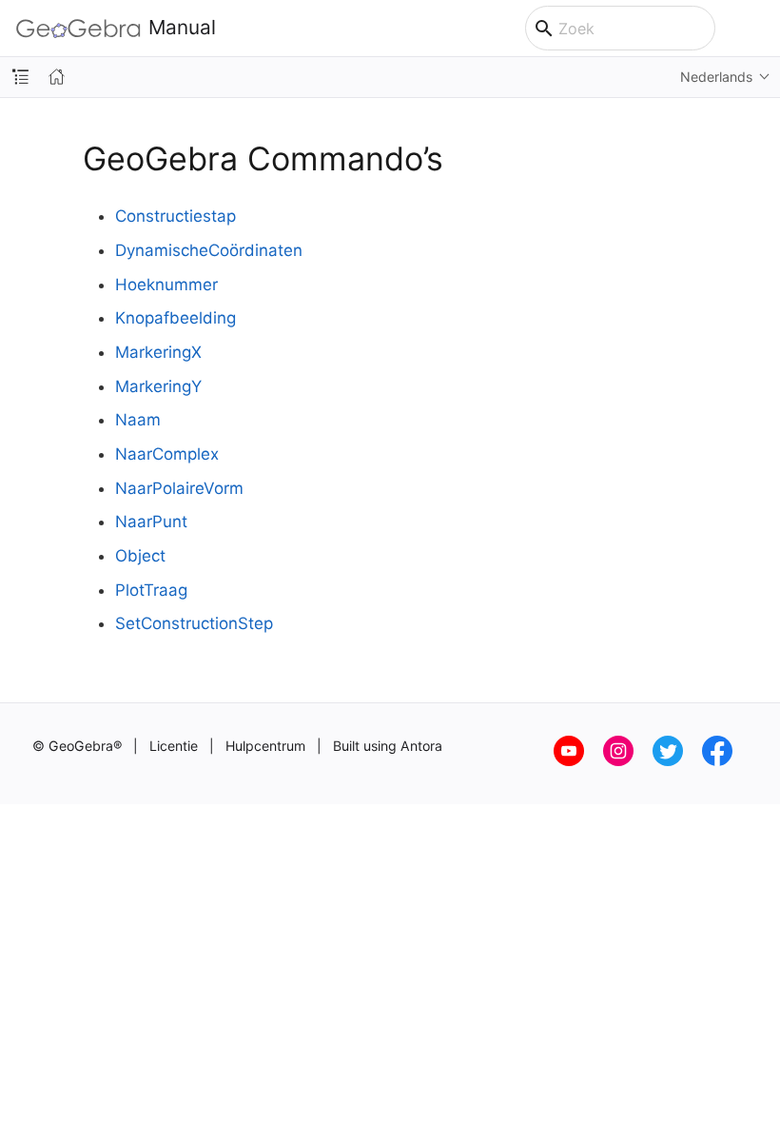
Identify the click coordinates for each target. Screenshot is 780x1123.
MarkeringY (158, 386)
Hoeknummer (166, 284)
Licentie (173, 746)
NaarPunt (151, 521)
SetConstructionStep (194, 623)
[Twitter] (677, 761)
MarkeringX (158, 352)
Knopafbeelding (175, 317)
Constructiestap (175, 216)
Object (140, 555)
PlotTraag (151, 590)
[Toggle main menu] (755, 28)
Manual (182, 28)
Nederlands (716, 77)
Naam (138, 419)
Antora (421, 746)
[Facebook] (725, 761)
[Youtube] (578, 761)
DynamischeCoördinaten (208, 250)
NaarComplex (167, 453)
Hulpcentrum (265, 746)
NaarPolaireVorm (179, 488)
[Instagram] (628, 761)
